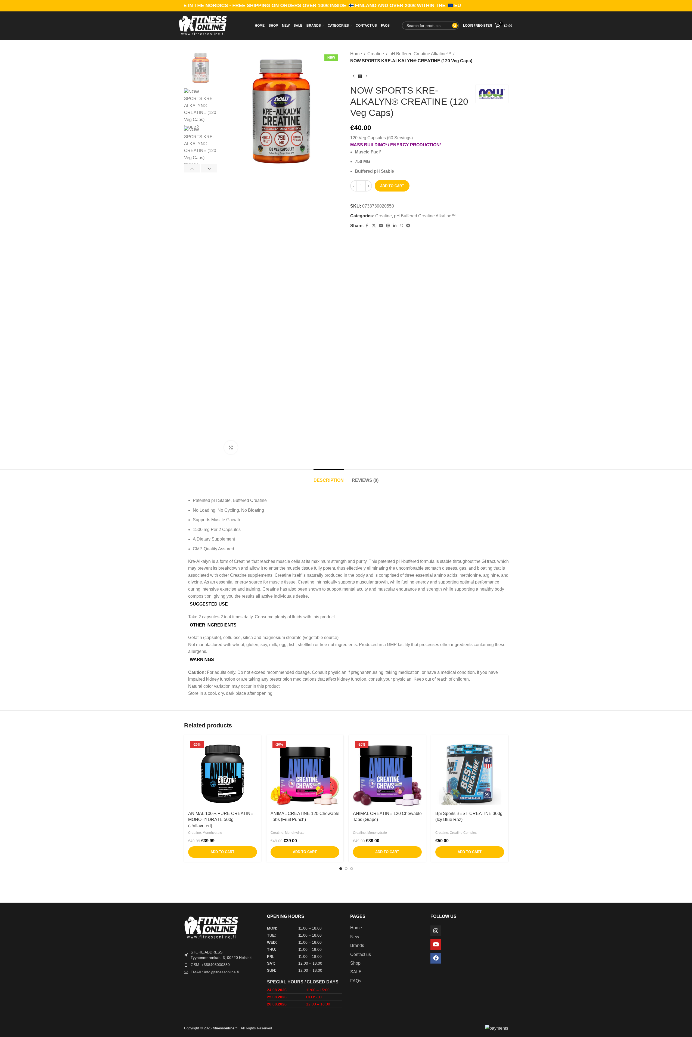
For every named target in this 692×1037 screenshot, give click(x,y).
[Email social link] (380, 225)
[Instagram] (435, 930)
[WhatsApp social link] (401, 225)
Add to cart (392, 186)
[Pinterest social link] (388, 225)
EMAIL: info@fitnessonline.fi (215, 972)
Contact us (360, 954)
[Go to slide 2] (346, 868)
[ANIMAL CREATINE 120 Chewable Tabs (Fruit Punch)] (305, 773)
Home (356, 53)
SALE (356, 972)
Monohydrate (212, 833)
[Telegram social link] (408, 225)
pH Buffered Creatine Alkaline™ (420, 53)
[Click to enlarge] (231, 447)
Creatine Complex (463, 833)
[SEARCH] (455, 25)
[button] (192, 168)
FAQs (355, 981)
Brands (357, 945)
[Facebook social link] (367, 225)
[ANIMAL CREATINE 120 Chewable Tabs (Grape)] (387, 773)
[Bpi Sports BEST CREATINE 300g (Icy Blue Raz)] (469, 773)
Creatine (375, 53)
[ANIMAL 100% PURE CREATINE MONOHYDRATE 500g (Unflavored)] (222, 773)
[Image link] (221, 927)
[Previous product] (353, 76)
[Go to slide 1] (340, 868)
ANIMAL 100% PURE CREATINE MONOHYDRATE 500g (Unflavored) (220, 819)
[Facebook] (435, 958)
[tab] (329, 477)
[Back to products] (360, 76)
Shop (355, 963)
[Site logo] (212, 25)
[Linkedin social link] (395, 225)
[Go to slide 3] (351, 868)
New (354, 936)
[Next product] (366, 76)
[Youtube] (435, 944)
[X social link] (373, 225)
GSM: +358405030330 (210, 964)
